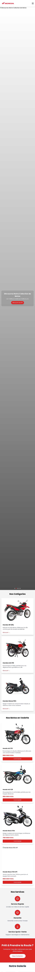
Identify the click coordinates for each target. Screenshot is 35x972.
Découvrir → (6, 632)
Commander (17, 759)
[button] (14, 588)
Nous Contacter (17, 956)
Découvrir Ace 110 (17, 302)
